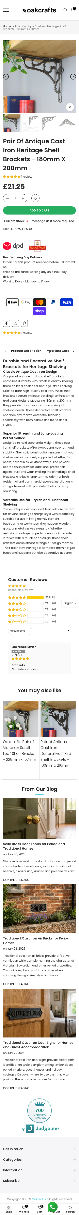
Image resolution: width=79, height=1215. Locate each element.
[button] (12, 177)
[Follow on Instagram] (15, 323)
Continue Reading (16, 880)
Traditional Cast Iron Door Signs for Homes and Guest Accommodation (38, 1044)
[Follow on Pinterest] (24, 323)
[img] (39, 659)
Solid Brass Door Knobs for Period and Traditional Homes (34, 846)
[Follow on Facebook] (6, 323)
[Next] (73, 77)
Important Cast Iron (61, 351)
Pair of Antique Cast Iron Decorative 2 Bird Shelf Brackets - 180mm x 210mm (56, 753)
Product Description (26, 351)
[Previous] (6, 77)
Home (7, 26)
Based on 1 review (20, 590)
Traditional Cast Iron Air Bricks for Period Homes (36, 940)
